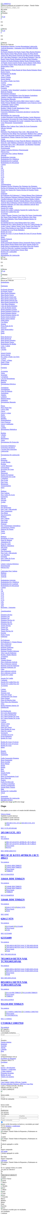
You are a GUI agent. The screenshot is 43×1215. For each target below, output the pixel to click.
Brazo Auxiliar (35, 242)
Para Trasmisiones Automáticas (31, 135)
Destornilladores (21, 103)
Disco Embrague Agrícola (9, 662)
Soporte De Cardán (7, 210)
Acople (14, 108)
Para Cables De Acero (23, 126)
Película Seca (5, 152)
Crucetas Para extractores (9, 449)
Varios (10, 90)
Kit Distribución (6, 222)
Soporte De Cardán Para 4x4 (10, 212)
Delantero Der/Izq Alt (7, 620)
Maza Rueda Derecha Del (17, 55)
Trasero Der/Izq (36, 188)
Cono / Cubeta (5, 75)
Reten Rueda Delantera (30, 70)
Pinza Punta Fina (10, 101)
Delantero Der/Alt (25, 188)
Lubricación (33, 46)
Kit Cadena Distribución (8, 714)
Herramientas (25, 46)
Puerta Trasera (5, 635)
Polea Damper (12, 217)
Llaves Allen (20, 101)
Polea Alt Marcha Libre (25, 217)
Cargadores (23, 90)
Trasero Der (12, 190)
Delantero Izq (26, 186)
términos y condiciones (13, 1126)
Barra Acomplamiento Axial (14, 246)
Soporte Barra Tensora (17, 250)
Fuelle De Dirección (7, 248)
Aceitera (3, 117)
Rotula (12, 244)
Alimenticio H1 (36, 141)
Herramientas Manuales (8, 99)
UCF (2, 170)
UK (2, 168)
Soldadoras (26, 97)
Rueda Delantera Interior (16, 61)
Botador (3, 239)
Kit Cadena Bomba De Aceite (10, 718)
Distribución (5, 221)
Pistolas (25, 119)
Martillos (13, 103)
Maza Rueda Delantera (33, 52)
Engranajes (33, 126)
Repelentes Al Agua (13, 141)
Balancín (9, 239)
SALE (24, 48)
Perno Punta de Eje (20, 64)
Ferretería (4, 88)
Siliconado (11, 135)
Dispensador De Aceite (16, 121)
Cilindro (9, 108)
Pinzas (3, 101)
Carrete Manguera (34, 117)
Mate (26, 250)
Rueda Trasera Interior (25, 63)
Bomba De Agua (6, 232)
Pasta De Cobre (6, 143)
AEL (2, 182)
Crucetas (18, 46)
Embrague (4, 193)
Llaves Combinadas (7, 424)
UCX (2, 177)
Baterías (9, 92)
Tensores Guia (16, 215)
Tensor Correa (20, 226)
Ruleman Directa (29, 197)
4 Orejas (3, 83)
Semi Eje (29, 64)
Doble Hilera (37, 63)
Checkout (4, 1160)
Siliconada (28, 143)
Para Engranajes (22, 133)
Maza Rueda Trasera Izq (22, 54)
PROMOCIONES (32, 48)
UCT (2, 175)
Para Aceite (34, 121)
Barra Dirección (28, 246)
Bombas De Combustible (9, 252)
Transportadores (18, 123)
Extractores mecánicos (23, 112)
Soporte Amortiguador (8, 785)
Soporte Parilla (31, 244)
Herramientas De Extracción (10, 110)
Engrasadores (5, 119)
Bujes (24, 244)
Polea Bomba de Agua (13, 228)
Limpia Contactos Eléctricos (10, 150)
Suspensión (4, 241)
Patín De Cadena (25, 228)
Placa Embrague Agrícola (15, 202)
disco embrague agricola (8, 673)
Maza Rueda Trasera (7, 54)
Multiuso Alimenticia (17, 143)
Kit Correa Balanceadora (19, 222)
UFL (2, 179)
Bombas (3, 108)
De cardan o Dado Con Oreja (10, 81)
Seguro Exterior (6, 77)
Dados (3, 103)
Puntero (36, 246)
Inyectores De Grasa (16, 119)
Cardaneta (16, 210)
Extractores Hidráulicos (8, 112)
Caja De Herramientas (34, 90)
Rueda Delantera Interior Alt (27, 219)
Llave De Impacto (24, 95)
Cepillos (16, 104)
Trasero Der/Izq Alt (22, 190)
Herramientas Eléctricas (8, 93)
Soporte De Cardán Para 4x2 (29, 210)
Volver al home (5, 814)
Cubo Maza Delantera (10, 57)
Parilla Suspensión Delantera (10, 242)
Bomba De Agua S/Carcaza (27, 233)
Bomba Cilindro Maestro (8, 655)
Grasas (3, 139)
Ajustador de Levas (7, 230)
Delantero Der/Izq (6, 186)
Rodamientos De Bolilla (8, 73)
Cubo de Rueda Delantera (26, 57)
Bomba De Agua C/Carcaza (9, 233)
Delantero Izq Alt (13, 188)
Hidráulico (4, 132)
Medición (4, 92)
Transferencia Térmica (8, 137)
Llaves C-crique (34, 101)
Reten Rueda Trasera (7, 342)
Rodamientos (5, 46)
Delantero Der (17, 186)
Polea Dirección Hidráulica (9, 702)
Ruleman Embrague (18, 197)
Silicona (3, 128)
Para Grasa (4, 482)
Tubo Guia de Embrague (21, 199)
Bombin (16, 201)
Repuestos (9, 117)
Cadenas (13, 226)
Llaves (27, 101)
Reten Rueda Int (17, 70)
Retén (2, 68)
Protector (18, 135)
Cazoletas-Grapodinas (21, 248)
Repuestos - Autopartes (14, 48)
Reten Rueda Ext (6, 70)
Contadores (27, 121)
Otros (12, 66)
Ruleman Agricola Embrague (32, 202)
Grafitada (35, 143)
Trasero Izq (4, 190)
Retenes (12, 46)
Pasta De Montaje (25, 141)
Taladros (3, 97)
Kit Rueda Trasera (20, 52)
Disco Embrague (37, 195)
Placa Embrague (6, 197)
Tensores (9, 215)
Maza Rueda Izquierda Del (9, 302)
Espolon (31, 190)
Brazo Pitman (5, 244)
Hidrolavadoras (18, 97)
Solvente (9, 128)
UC (2, 166)
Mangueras (31, 119)
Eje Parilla (4, 774)
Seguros (10, 64)
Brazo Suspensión (25, 242)
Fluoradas (37, 144)
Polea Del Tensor (27, 215)
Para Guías (4, 135)
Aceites (3, 130)
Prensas (7, 103)
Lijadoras (9, 97)
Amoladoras (4, 95)
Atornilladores (13, 95)
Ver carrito (4, 1151)
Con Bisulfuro (29, 144)
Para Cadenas (11, 126)
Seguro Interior (5, 79)
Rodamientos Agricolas (8, 157)
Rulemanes (4, 50)
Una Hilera (4, 64)
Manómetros (21, 108)
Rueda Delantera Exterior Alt (10, 311)
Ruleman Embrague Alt (8, 204)
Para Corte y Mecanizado (27, 132)
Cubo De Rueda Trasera (8, 308)
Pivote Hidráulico (19, 230)
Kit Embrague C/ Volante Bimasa (20, 195)
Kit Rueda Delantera (7, 52)
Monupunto (8, 123)
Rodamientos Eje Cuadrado (9, 161)
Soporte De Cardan (7, 208)
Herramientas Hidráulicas (9, 106)
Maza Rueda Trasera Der (9, 298)
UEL (2, 181)
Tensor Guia (30, 226)
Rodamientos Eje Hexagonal (10, 163)
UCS (2, 173)
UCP (2, 172)
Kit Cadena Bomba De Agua (18, 224)
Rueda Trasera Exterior (10, 63)
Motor (3, 237)
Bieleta (16, 244)
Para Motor (13, 133)
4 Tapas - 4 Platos (6, 84)
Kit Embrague (5, 195)
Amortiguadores (6, 184)
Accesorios (4, 90)
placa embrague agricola (27, 204)
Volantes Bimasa (24, 201)
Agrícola (4, 48)
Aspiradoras (34, 95)
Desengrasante (5, 148)
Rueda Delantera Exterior (18, 59)
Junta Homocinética (7, 329)
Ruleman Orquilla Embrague (10, 651)
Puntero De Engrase (7, 475)
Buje (20, 244)
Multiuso (3, 126)
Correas (3, 164)
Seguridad (16, 90)
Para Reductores (13, 132)
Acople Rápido (18, 117)
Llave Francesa (32, 103)
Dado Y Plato (5, 86)
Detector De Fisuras (21, 137)
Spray (2, 124)
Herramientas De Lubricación (10, 115)
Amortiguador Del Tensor (9, 696)
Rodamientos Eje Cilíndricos (10, 159)
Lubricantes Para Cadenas (9, 153)
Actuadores (9, 201)
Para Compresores (6, 511)
